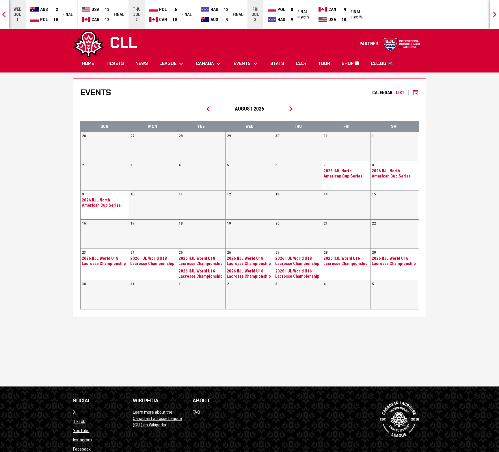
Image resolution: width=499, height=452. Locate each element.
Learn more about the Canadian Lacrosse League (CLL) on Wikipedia (157, 418)
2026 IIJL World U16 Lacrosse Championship (200, 273)
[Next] (494, 14)
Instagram (82, 440)
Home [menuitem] (88, 63)
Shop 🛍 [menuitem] (350, 63)
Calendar (382, 92)
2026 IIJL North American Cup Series (342, 173)
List (400, 92)
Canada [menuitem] (209, 63)
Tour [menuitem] (324, 63)
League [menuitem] (172, 63)
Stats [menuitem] (277, 63)
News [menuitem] (141, 63)
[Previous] (4, 14)
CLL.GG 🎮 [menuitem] (382, 63)
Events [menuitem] (246, 63)
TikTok (79, 421)
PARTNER (390, 43)
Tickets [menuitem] (115, 63)
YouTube (81, 430)
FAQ (196, 412)
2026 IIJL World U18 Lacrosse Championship (104, 261)
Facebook (82, 449)
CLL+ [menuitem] (301, 63)
